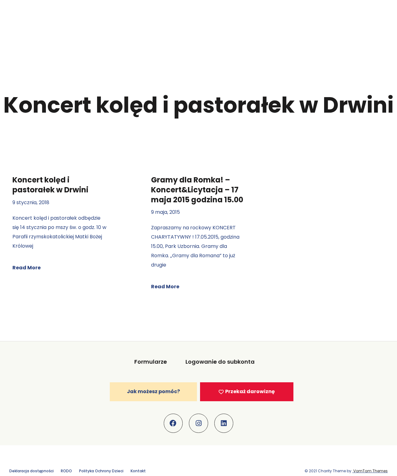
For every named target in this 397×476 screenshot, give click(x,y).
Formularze (150, 362)
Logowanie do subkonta (220, 362)
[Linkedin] (224, 423)
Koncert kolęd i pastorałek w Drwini (50, 185)
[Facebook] (173, 423)
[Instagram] (198, 423)
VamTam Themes (370, 471)
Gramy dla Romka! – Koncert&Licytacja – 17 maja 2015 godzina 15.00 (197, 190)
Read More (26, 267)
